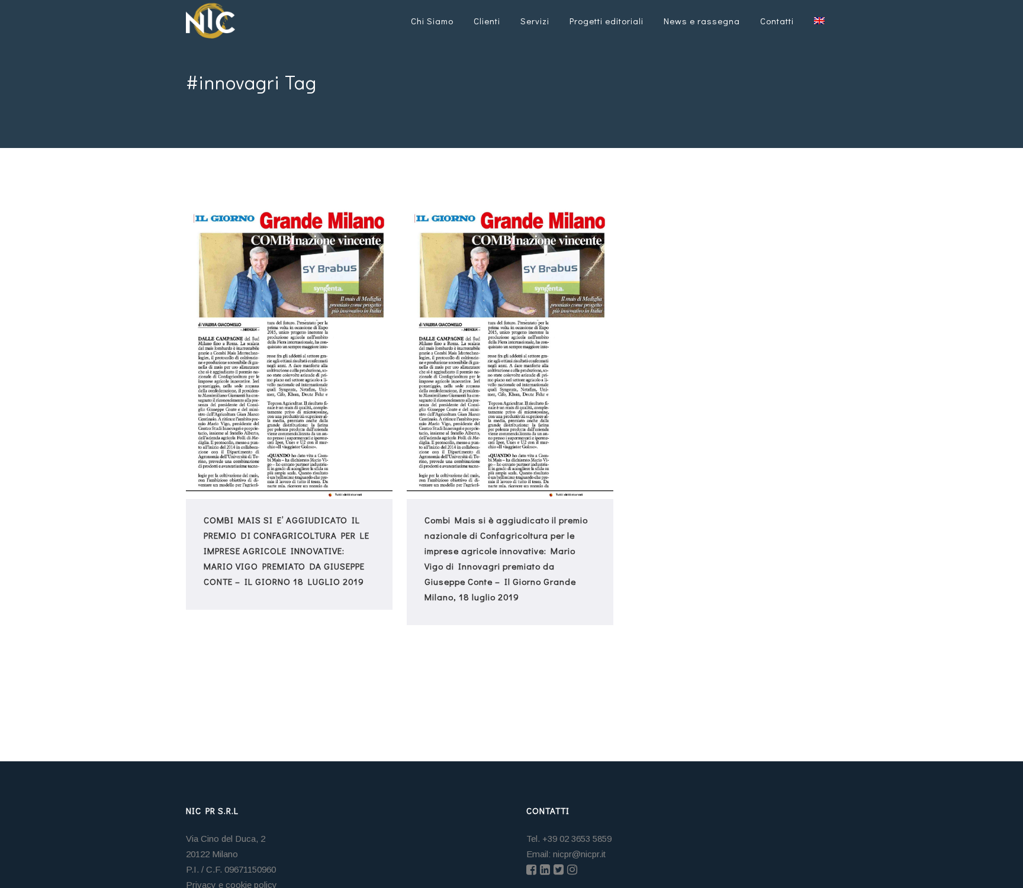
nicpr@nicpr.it (579, 854)
